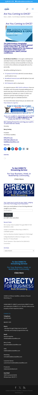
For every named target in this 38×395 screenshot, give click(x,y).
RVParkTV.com (8, 138)
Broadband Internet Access (12, 78)
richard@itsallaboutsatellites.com (13, 357)
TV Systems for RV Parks (11, 73)
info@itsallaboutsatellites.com (12, 338)
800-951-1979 (7, 322)
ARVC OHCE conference (22, 87)
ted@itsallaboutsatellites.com (12, 350)
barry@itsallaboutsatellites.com (12, 344)
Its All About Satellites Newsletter (22, 17)
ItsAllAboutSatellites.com (11, 142)
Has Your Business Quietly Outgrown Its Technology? (18, 234)
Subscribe (8, 215)
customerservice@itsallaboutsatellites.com (15, 363)
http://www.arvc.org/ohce (11, 103)
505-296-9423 (7, 318)
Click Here (19, 179)
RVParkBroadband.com (11, 140)
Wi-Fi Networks (9, 83)
